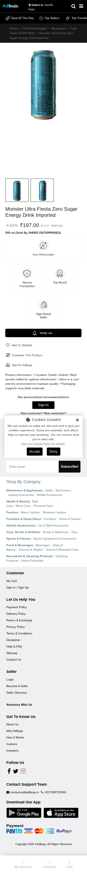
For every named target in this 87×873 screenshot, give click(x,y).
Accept (34, 451)
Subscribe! (69, 466)
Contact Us (13, 659)
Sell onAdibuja (22, 365)
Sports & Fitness (18, 538)
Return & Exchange (19, 620)
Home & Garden (70, 519)
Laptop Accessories (21, 494)
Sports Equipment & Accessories (54, 538)
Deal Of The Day (22, 18)
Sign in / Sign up (17, 587)
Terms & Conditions (19, 633)
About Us (12, 724)
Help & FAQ (14, 646)
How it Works (15, 737)
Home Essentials (32, 560)
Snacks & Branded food (62, 549)
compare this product (27, 355)
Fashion (12, 512)
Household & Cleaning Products (29, 556)
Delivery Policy (16, 613)
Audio (49, 490)
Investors (12, 750)
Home (14, 28)
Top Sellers (52, 18)
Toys (74, 532)
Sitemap (11, 653)
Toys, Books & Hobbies (23, 532)
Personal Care (43, 505)
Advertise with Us (19, 704)
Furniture (50, 519)
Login (10, 679)
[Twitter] (15, 772)
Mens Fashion (30, 512)
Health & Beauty (18, 501)
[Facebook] (9, 772)
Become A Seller (17, 686)
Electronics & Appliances (24, 490)
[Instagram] (23, 772)
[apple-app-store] (61, 812)
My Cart (11, 581)
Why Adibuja (14, 731)
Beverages (58, 28)
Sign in (43, 405)
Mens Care (23, 505)
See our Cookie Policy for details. (43, 443)
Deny (53, 451)
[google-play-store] (23, 812)
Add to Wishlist (22, 345)
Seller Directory (16, 692)
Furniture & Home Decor (23, 519)
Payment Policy (16, 607)
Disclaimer (13, 640)
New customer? (55, 413)
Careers (11, 744)
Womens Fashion (54, 512)
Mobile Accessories (50, 494)
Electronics (63, 490)
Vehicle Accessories (20, 525)
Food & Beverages (34, 28)
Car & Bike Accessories (53, 525)
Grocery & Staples (31, 549)
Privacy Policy (15, 626)
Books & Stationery (55, 532)
